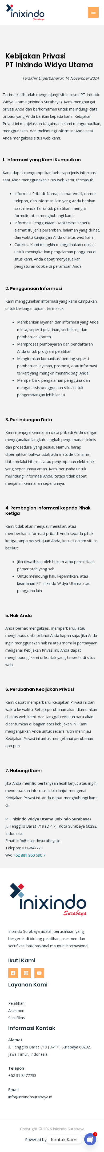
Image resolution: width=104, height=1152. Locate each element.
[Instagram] (26, 973)
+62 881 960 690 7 (29, 855)
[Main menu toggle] (93, 12)
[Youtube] (39, 973)
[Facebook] (13, 973)
